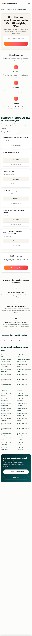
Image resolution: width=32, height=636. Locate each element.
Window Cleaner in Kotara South (24, 370)
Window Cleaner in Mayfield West (22, 424)
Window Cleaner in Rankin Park (8, 355)
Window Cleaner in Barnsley (6, 438)
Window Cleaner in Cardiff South (6, 370)
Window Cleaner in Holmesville (22, 448)
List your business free (17, 471)
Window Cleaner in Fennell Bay (6, 443)
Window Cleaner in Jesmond (6, 385)
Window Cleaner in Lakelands (6, 390)
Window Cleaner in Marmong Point (22, 434)
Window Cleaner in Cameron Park (22, 414)
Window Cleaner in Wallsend (6, 380)
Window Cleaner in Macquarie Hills (6, 375)
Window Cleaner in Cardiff (22, 355)
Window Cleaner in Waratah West (6, 409)
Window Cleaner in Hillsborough (22, 375)
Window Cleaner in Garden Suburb (6, 360)
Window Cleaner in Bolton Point (6, 448)
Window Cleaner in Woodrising (22, 438)
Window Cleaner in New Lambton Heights (23, 360)
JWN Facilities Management (12, 191)
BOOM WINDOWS (8, 171)
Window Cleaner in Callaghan (22, 404)
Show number (17, 145)
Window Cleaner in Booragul (6, 429)
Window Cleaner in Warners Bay (6, 399)
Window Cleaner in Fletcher (6, 424)
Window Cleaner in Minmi (23, 428)
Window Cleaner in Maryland (22, 409)
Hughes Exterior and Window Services (16, 137)
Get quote (16, 159)
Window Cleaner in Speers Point (6, 404)
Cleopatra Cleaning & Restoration (15, 232)
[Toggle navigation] (29, 3)
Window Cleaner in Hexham (22, 443)
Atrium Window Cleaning (11, 152)
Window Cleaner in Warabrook (6, 419)
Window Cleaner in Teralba (22, 419)
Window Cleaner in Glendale (22, 365)
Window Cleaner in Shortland (6, 414)
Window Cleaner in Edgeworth (22, 399)
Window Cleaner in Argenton (22, 380)
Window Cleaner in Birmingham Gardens (22, 394)
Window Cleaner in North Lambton (23, 390)
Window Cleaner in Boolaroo (6, 394)
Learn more (16, 477)
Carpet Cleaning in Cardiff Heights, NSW (13, 340)
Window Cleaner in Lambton (22, 385)
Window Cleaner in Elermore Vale (6, 365)
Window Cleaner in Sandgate (6, 434)
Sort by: (3, 132)
